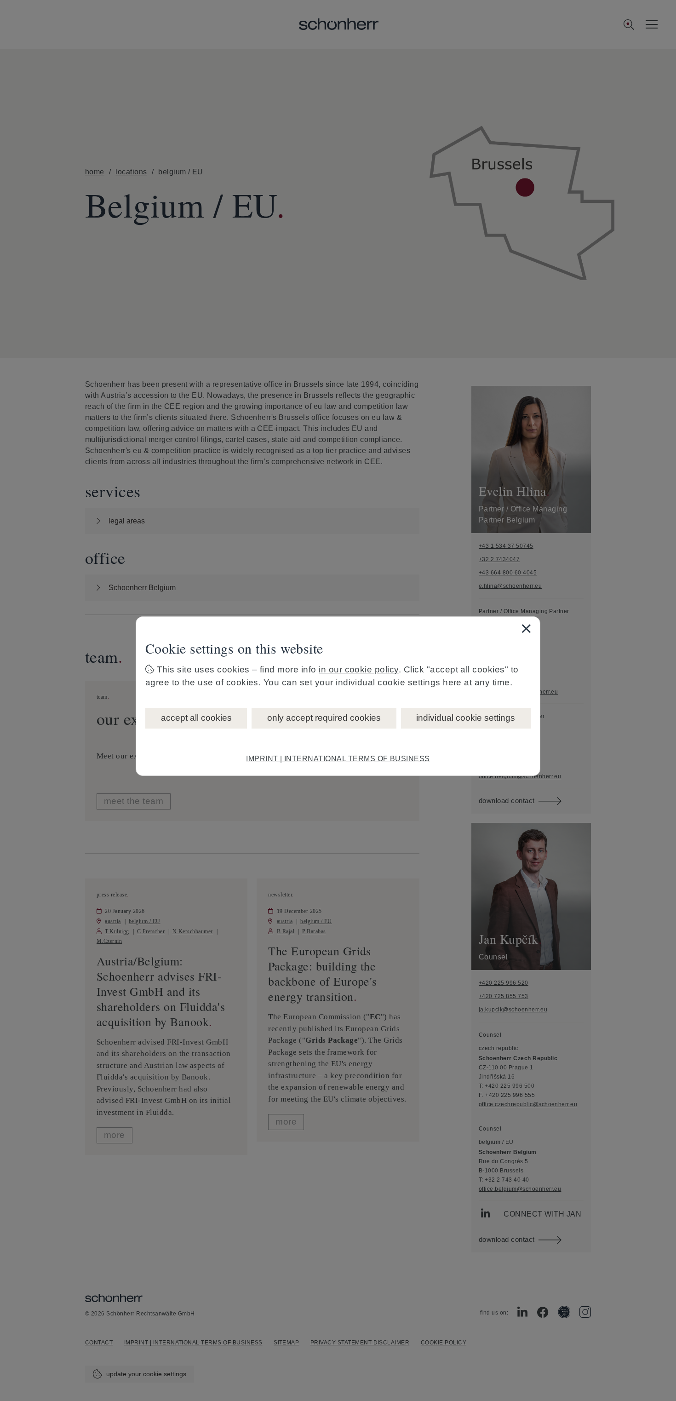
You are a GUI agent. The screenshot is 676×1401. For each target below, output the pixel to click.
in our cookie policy (359, 669)
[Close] (526, 628)
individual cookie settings (465, 718)
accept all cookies (196, 718)
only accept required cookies (324, 718)
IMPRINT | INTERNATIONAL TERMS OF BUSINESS (338, 759)
